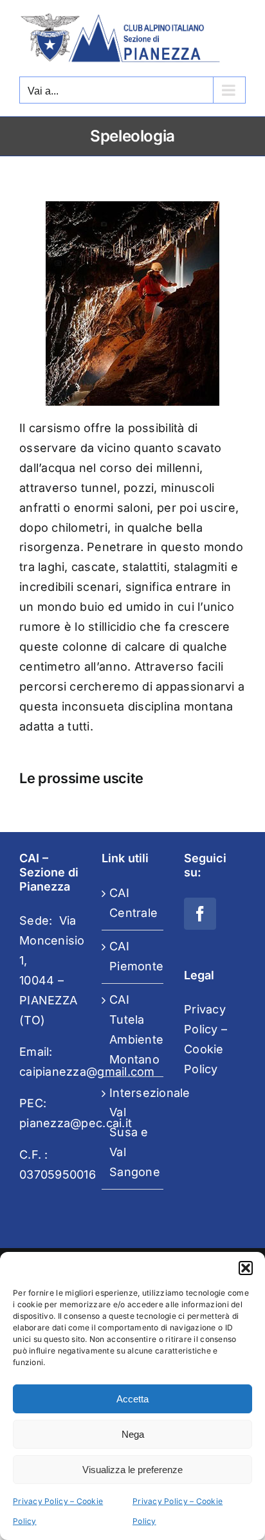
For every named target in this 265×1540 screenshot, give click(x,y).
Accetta (132, 1398)
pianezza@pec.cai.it (75, 1123)
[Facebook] (200, 914)
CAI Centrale (133, 902)
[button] (245, 1268)
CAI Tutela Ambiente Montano (133, 1029)
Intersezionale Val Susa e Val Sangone (133, 1132)
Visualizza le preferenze (132, 1469)
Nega (133, 1434)
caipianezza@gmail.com (87, 1071)
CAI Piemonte (133, 956)
